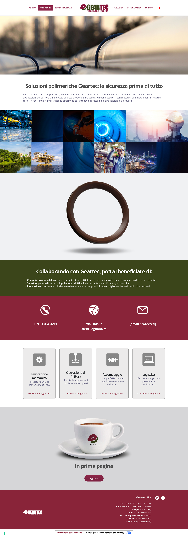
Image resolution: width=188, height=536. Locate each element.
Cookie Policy (145, 521)
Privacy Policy (132, 521)
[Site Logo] (94, 8)
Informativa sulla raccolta (69, 532)
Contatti (149, 8)
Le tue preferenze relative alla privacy (105, 532)
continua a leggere (39, 393)
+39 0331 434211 (125, 506)
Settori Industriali (63, 8)
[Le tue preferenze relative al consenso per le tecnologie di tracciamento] (4, 533)
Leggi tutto (94, 478)
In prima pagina (134, 8)
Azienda (32, 8)
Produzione (45, 8)
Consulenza (117, 8)
